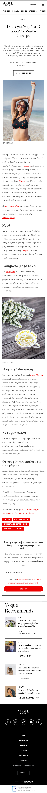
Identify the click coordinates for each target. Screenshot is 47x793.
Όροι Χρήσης (23, 755)
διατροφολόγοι (12, 206)
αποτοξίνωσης (37, 375)
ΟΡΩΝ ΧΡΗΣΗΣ (22, 579)
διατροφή (26, 165)
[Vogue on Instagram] (16, 721)
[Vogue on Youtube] (32, 721)
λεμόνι (26, 250)
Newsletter (23, 745)
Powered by (18, 782)
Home (23, 735)
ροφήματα (10, 271)
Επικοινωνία (23, 740)
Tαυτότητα (23, 750)
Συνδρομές (23, 760)
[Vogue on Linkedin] (39, 721)
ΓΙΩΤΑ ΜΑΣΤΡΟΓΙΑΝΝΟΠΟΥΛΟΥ (23, 62)
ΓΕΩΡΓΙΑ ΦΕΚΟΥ (24, 656)
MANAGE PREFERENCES (23, 766)
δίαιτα (22, 181)
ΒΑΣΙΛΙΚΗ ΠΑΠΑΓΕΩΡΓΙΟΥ (29, 698)
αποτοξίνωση (8, 217)
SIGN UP (23, 589)
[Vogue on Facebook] (8, 721)
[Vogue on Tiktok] (24, 721)
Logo (23, 712)
